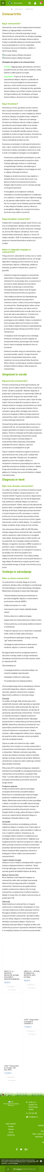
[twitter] (21, 1149)
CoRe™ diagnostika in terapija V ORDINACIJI (31, 1021)
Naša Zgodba (11, 1124)
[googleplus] (26, 1149)
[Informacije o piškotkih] (41, 1161)
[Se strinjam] (37, 1161)
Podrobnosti (11, 986)
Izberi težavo (19, 9)
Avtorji (11, 1132)
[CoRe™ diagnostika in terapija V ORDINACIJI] (32, 1004)
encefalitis (27, 999)
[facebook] (16, 1149)
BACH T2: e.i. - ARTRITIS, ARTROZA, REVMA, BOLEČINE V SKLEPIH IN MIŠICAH (11, 975)
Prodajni (24, 1169)
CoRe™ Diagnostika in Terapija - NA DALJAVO (11, 1068)
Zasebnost (11, 1135)
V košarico (13, 990)
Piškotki (11, 1129)
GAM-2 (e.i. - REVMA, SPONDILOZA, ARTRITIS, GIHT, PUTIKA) (32, 974)
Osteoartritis (29, 9)
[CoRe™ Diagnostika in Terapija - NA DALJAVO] (12, 1050)
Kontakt (11, 1126)
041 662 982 (33, 1113)
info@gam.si (33, 1117)
